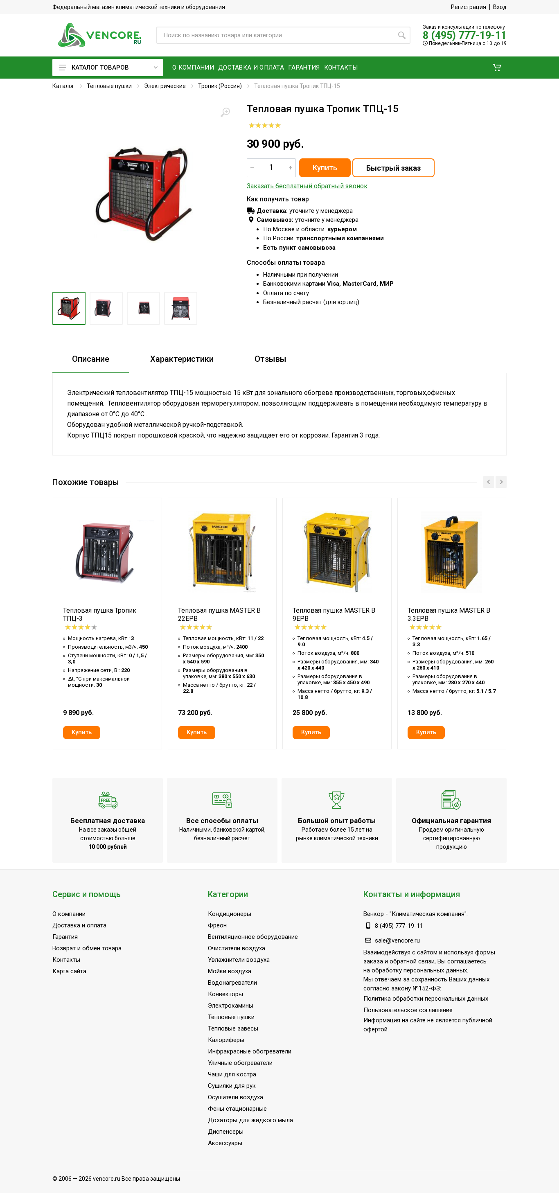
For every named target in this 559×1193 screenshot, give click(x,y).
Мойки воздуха (229, 971)
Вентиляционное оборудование (253, 936)
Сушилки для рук (232, 1085)
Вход (500, 7)
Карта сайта (69, 971)
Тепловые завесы (233, 1028)
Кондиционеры (229, 914)
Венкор (373, 914)
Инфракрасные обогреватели (249, 1051)
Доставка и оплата (79, 925)
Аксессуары (225, 1143)
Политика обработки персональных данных (425, 998)
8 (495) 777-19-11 (465, 35)
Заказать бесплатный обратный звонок (307, 186)
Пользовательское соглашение (408, 1010)
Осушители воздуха (235, 1097)
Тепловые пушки (109, 86)
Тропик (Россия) (220, 86)
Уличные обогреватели (240, 1063)
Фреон (217, 925)
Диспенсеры (225, 1131)
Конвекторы (225, 994)
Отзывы (270, 359)
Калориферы (226, 1040)
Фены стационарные (237, 1108)
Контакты (66, 959)
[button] (497, 67)
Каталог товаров (100, 67)
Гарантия (65, 936)
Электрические (165, 86)
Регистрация (468, 7)
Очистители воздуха (236, 948)
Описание (90, 359)
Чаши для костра (232, 1074)
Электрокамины (230, 1005)
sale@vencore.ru (397, 940)
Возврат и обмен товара (87, 948)
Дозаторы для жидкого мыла (250, 1120)
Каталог (63, 86)
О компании (69, 914)
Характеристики (182, 359)
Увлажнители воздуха (239, 959)
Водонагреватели (232, 982)
